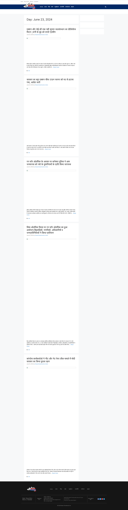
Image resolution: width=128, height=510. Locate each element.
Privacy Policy (26, 1)
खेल (52, 6)
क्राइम (72, 6)
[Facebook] (98, 499)
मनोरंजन (67, 6)
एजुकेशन (56, 6)
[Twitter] (100, 499)
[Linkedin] (104, 499)
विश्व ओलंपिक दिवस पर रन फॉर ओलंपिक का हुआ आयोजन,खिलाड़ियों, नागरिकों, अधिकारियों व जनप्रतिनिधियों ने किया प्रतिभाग (47, 230)
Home (22, 1)
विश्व (49, 6)
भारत (45, 6)
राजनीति (62, 6)
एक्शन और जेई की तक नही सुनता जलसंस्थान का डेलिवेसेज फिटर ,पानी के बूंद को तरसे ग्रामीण (51, 30)
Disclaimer (36, 1)
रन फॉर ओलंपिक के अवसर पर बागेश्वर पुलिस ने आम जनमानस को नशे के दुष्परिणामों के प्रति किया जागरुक (49, 163)
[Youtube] (102, 499)
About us (31, 1)
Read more (56, 67)
